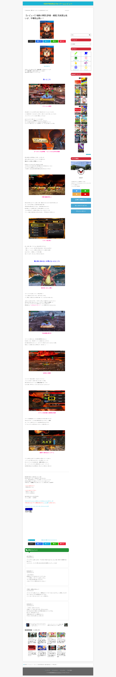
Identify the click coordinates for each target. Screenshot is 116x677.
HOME (25, 664)
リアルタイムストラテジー (51, 540)
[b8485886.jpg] (46, 331)
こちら (45, 502)
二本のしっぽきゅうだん (32, 589)
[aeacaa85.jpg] (46, 149)
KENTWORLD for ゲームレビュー (58, 4)
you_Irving (29, 556)
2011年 (44, 540)
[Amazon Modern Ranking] (88, 154)
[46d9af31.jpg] (46, 238)
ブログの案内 (69, 670)
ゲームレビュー (32, 540)
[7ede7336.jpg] (46, 195)
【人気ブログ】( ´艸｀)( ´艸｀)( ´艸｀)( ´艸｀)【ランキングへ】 (36, 506)
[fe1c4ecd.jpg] (46, 104)
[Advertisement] (47, 527)
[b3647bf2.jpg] (46, 371)
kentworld (29, 571)
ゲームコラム (63, 670)
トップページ (48, 670)
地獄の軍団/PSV (47, 66)
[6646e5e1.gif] (29, 512)
